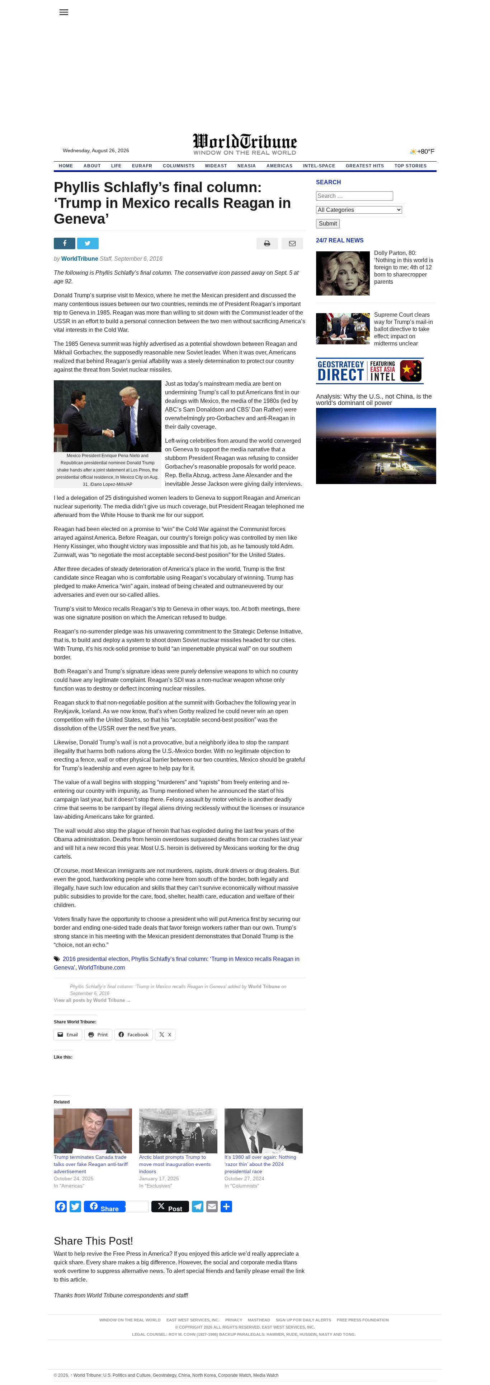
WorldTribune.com (101, 968)
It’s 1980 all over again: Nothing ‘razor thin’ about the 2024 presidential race (260, 1164)
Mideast (216, 165)
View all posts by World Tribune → (92, 1000)
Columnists (179, 165)
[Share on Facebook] (65, 243)
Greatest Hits (365, 165)
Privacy (233, 1320)
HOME (66, 165)
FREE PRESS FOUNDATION (363, 1320)
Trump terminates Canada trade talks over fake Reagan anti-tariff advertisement (91, 1164)
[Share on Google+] (112, 243)
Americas (280, 165)
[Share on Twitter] (88, 243)
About (92, 165)
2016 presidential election (95, 959)
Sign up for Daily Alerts (303, 1320)
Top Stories (411, 165)
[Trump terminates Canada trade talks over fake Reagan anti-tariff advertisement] (93, 1131)
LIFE (116, 165)
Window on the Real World (130, 1320)
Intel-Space (319, 165)
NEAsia (246, 165)
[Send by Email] (292, 243)
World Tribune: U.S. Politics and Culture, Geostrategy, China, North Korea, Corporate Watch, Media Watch (174, 1375)
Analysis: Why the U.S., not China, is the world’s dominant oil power (374, 399)
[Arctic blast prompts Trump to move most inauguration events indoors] (178, 1131)
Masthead (259, 1320)
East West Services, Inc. (193, 1320)
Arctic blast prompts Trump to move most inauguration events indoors (175, 1164)
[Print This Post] (267, 243)
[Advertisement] (245, 79)
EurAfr (142, 165)
